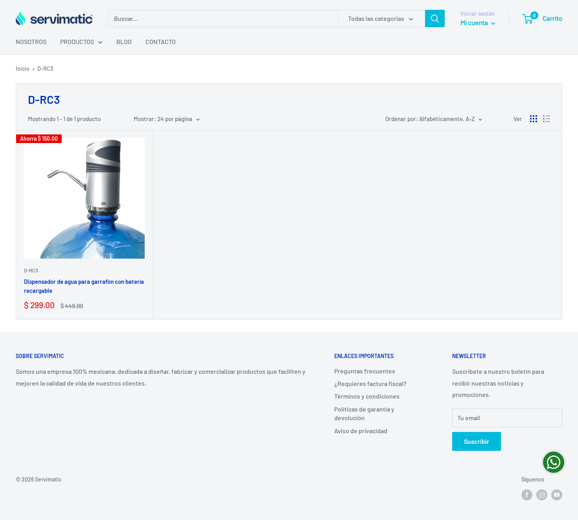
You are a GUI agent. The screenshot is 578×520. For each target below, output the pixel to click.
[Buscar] (435, 18)
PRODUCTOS (77, 41)
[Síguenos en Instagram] (541, 494)
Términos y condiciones (366, 396)
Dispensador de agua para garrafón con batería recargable (84, 286)
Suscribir (476, 441)
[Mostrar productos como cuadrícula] (533, 118)
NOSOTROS (31, 41)
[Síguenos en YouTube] (556, 494)
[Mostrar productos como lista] (546, 118)
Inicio (22, 68)
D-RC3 (45, 68)
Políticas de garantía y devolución (364, 413)
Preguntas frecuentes (364, 371)
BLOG (124, 41)
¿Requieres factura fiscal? (370, 383)
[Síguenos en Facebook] (526, 494)
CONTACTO (160, 41)
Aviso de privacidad (360, 430)
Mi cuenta (474, 22)
